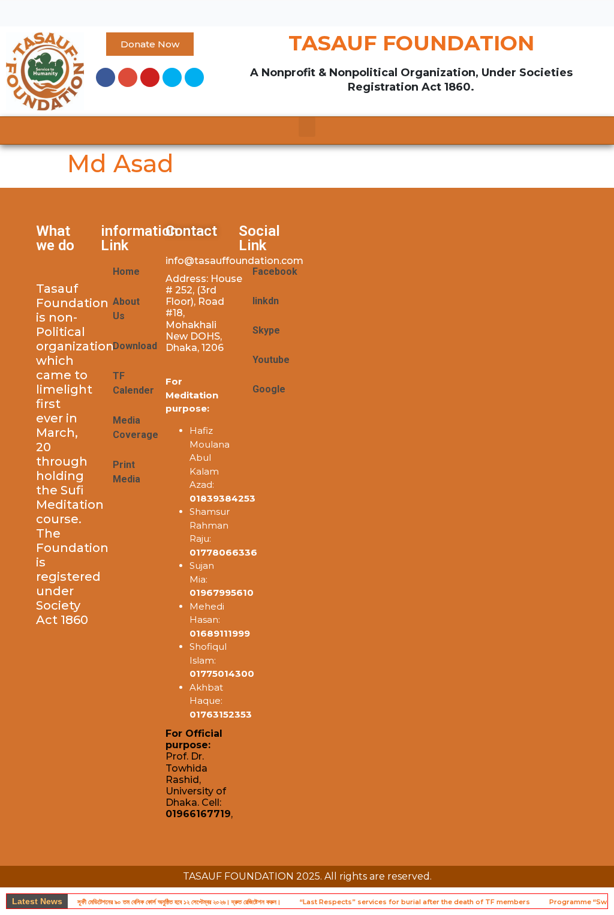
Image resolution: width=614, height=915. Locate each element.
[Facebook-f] (105, 77)
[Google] (127, 77)
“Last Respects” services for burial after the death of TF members (415, 902)
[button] (307, 10)
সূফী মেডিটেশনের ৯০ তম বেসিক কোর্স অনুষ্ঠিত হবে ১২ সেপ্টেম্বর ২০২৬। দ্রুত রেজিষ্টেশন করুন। (179, 902)
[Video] (194, 77)
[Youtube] (149, 77)
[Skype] (172, 77)
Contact (191, 231)
